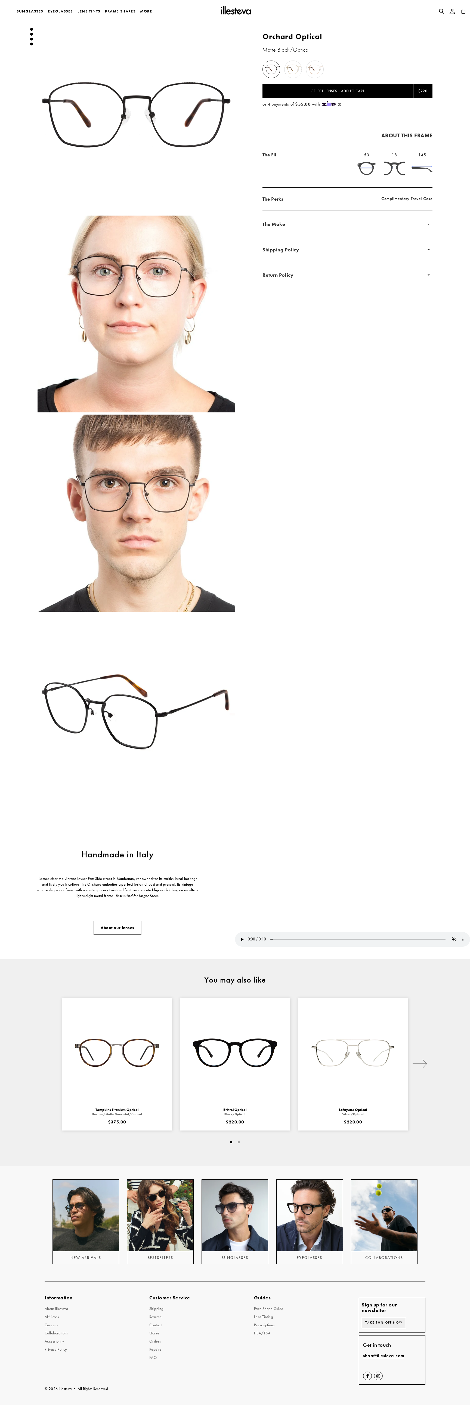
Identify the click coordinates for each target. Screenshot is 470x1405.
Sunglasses (30, 11)
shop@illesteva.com (383, 1355)
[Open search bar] (441, 11)
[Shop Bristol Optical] (235, 1053)
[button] (136, 114)
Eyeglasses (60, 11)
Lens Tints (89, 11)
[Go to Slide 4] (31, 44)
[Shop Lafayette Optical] (353, 1053)
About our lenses (117, 927)
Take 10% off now (384, 1322)
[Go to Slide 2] (31, 34)
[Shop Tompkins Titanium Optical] (117, 1053)
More (146, 11)
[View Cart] (463, 12)
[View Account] (452, 11)
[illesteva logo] (235, 11)
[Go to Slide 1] (31, 29)
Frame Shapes (120, 11)
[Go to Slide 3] (31, 39)
